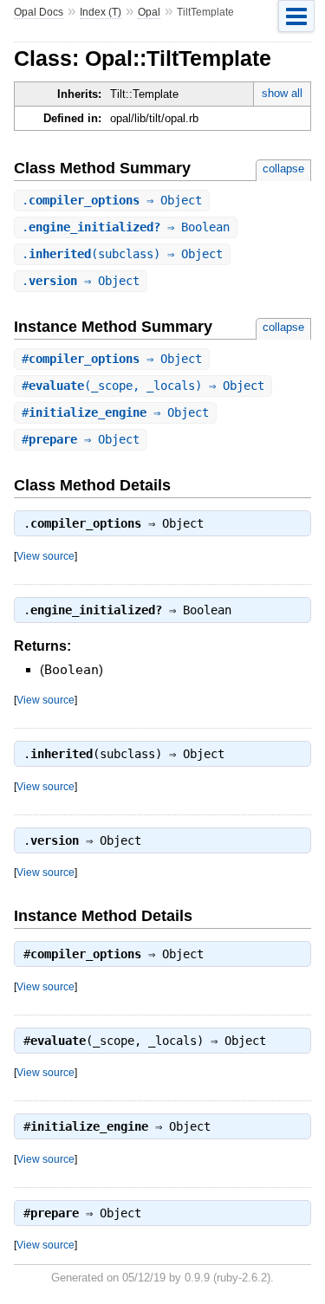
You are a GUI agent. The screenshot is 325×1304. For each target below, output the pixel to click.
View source (45, 555)
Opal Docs (38, 12)
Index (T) (100, 12)
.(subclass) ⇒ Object (122, 254)
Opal (149, 12)
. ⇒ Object (112, 200)
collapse (283, 168)
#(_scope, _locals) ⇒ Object (143, 385)
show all (282, 93)
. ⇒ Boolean (126, 227)
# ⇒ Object (112, 359)
